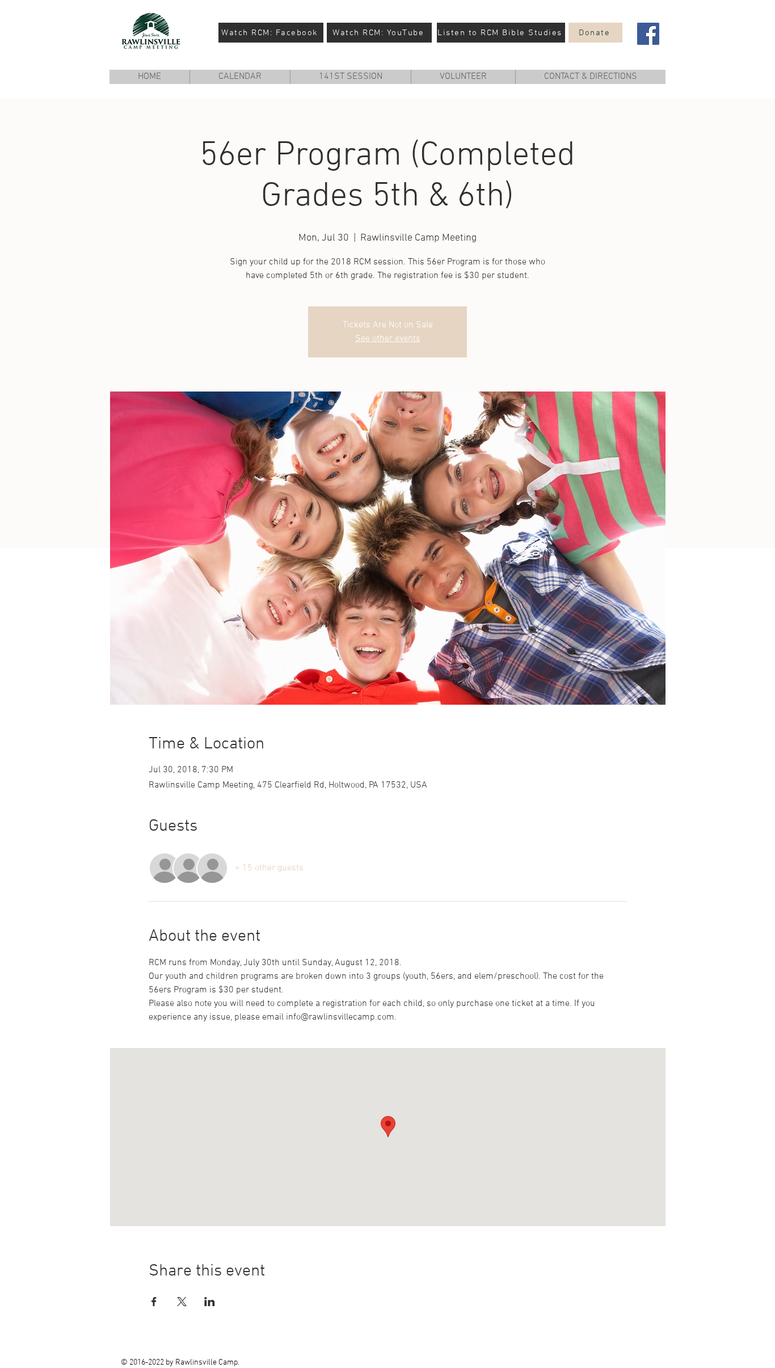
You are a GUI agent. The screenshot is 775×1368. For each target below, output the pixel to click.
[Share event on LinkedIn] (209, 1301)
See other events (387, 338)
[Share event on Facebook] (154, 1301)
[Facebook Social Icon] (648, 34)
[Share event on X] (181, 1301)
